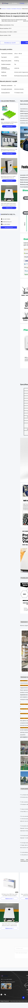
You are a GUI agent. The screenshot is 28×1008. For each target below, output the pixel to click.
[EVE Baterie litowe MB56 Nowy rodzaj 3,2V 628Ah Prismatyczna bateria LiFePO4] (9, 882)
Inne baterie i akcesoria (16, 8)
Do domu (14, 3)
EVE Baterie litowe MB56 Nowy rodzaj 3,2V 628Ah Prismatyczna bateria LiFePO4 (9, 895)
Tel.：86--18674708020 (7, 979)
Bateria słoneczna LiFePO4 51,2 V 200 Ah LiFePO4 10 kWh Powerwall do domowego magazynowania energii (9, 151)
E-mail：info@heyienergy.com (8, 981)
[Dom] (5, 3)
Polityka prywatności (4, 1001)
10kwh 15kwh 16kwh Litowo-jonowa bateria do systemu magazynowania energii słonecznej (8, 205)
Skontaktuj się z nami (9, 42)
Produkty (22, 3)
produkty (8, 8)
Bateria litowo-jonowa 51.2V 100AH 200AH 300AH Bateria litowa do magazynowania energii (8, 178)
